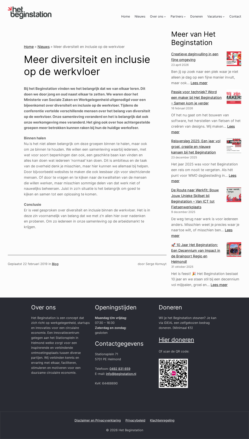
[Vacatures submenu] (224, 17)
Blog (55, 264)
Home (125, 16)
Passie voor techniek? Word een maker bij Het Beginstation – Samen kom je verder (196, 97)
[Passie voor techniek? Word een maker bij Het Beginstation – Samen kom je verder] (234, 97)
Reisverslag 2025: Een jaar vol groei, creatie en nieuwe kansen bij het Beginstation (195, 146)
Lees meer (199, 83)
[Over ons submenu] (165, 17)
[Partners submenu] (185, 17)
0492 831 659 (120, 369)
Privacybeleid (135, 420)
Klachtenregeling (162, 420)
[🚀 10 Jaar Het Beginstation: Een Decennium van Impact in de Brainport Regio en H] (234, 250)
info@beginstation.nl (121, 374)
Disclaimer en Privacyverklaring (98, 420)
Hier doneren (176, 339)
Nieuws (44, 47)
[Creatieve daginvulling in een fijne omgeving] (234, 59)
